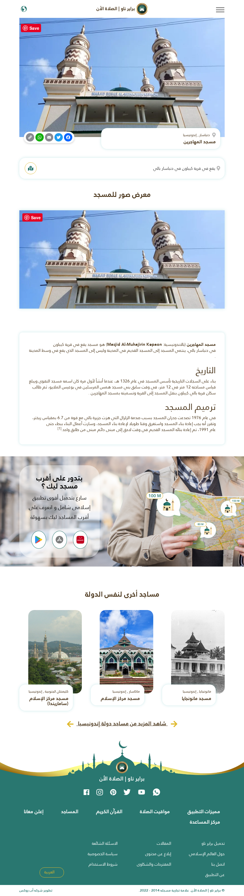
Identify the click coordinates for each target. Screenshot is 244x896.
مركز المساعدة (205, 822)
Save (34, 28)
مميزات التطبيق (203, 811)
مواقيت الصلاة (155, 811)
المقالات (164, 843)
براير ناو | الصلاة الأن (116, 8)
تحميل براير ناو (213, 843)
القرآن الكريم (109, 811)
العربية (50, 872)
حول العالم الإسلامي (207, 854)
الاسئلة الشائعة (105, 843)
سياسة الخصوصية (103, 854)
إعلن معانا (33, 811)
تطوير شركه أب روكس (35, 890)
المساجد (69, 811)
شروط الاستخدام (103, 864)
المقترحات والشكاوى (154, 864)
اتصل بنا (218, 864)
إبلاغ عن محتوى (158, 854)
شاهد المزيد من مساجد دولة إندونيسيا (122, 723)
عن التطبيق (215, 874)
